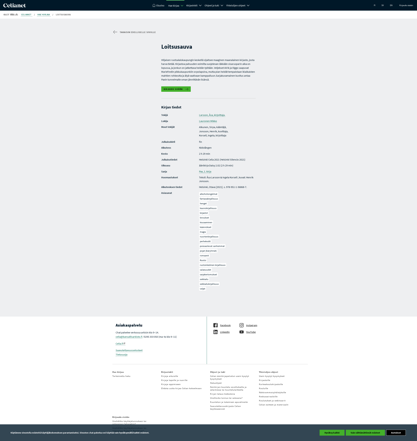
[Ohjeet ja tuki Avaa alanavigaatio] (222, 5)
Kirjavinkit (191, 5)
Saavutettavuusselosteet (129, 350)
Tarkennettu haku (121, 376)
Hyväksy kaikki (332, 432)
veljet (202, 288)
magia (203, 231)
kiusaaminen (206, 222)
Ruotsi (203, 260)
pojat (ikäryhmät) (208, 250)
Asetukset (396, 432)
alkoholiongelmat (208, 193)
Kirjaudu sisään (406, 5)
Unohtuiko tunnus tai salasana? (226, 398)
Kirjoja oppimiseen (171, 384)
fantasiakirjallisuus (209, 198)
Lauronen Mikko (208, 121)
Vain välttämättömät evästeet (365, 432)
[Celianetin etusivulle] (14, 6)
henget (203, 203)
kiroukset (204, 217)
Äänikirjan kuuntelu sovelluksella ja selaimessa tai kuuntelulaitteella (228, 388)
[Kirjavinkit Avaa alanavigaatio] (200, 5)
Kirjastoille (264, 380)
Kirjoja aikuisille (169, 376)
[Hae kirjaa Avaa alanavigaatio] (182, 5)
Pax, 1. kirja (205, 171)
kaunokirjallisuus (208, 208)
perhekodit (205, 241)
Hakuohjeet (216, 383)
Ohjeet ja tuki (212, 5)
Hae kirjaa (173, 5)
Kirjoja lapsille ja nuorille (174, 380)
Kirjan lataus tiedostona (222, 394)
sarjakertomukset (208, 274)
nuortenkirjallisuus (209, 236)
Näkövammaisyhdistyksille (272, 392)
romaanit (204, 255)
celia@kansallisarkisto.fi (129, 336)
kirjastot (204, 212)
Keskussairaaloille (268, 396)
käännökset (205, 227)
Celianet (26, 14)
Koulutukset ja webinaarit (272, 400)
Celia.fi (119, 343)
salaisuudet (205, 269)
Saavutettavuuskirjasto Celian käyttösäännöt (225, 407)
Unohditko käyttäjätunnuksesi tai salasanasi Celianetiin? (129, 422)
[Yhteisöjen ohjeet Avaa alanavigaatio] (248, 5)
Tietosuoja (121, 354)
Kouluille (263, 388)
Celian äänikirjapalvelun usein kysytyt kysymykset (229, 377)
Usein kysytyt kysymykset (272, 376)
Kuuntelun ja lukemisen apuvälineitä (229, 402)
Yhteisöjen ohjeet (235, 5)
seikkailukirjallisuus (209, 283)
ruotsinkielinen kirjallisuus (212, 265)
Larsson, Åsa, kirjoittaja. (212, 115)
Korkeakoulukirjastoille (271, 384)
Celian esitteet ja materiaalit (273, 404)
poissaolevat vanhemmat (212, 246)
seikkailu (204, 279)
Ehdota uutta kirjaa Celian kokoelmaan (181, 388)
